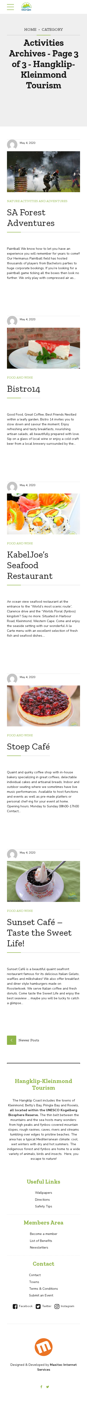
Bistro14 (23, 388)
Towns (34, 1282)
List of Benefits (41, 1241)
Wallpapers (43, 1193)
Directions (42, 1199)
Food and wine (20, 377)
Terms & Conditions (43, 1288)
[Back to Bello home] (43, 1347)
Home (30, 29)
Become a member (43, 1234)
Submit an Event (41, 1295)
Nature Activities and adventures (37, 201)
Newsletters (39, 1247)
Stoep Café (28, 746)
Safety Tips (43, 1206)
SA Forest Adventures (31, 217)
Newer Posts (29, 1040)
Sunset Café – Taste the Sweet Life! (39, 932)
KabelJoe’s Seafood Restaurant (30, 565)
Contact (35, 1275)
